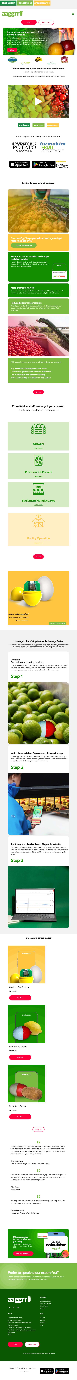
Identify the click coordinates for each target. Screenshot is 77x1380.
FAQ (41, 1325)
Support (42, 1318)
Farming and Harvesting (14, 1320)
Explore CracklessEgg (24, 245)
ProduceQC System (45, 1304)
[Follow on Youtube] (17, 1307)
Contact (10, 1335)
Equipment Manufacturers (15, 1318)
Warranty (42, 1320)
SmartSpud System (45, 1301)
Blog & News (11, 1332)
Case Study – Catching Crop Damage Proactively (22, 1330)
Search (12, 1368)
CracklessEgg (44, 1306)
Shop (28, 22)
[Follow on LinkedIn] (9, 1307)
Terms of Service (24, 1372)
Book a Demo (46, 22)
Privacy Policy (21, 1368)
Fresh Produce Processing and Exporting (19, 1323)
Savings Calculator (13, 1325)
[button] (20, 997)
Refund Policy (32, 1368)
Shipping (42, 1323)
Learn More (38, 448)
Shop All (38, 1129)
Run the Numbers (23, 1253)
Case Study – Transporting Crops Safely (19, 1327)
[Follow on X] (13, 1307)
